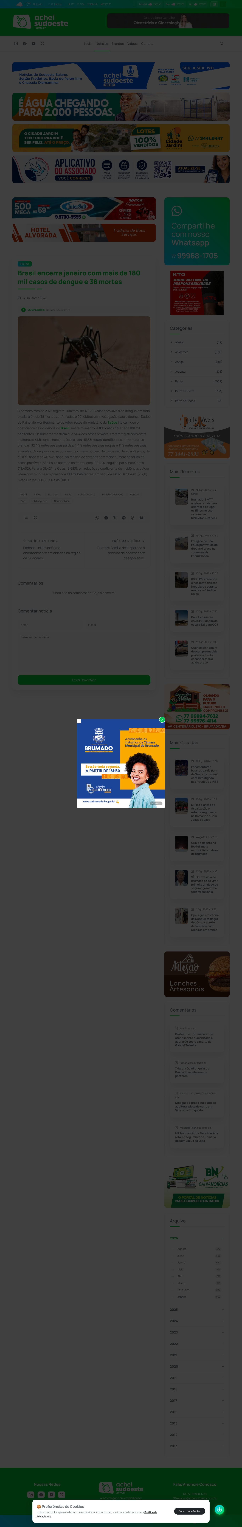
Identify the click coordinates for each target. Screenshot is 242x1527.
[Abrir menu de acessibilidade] (219, 1510)
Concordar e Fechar (190, 1511)
